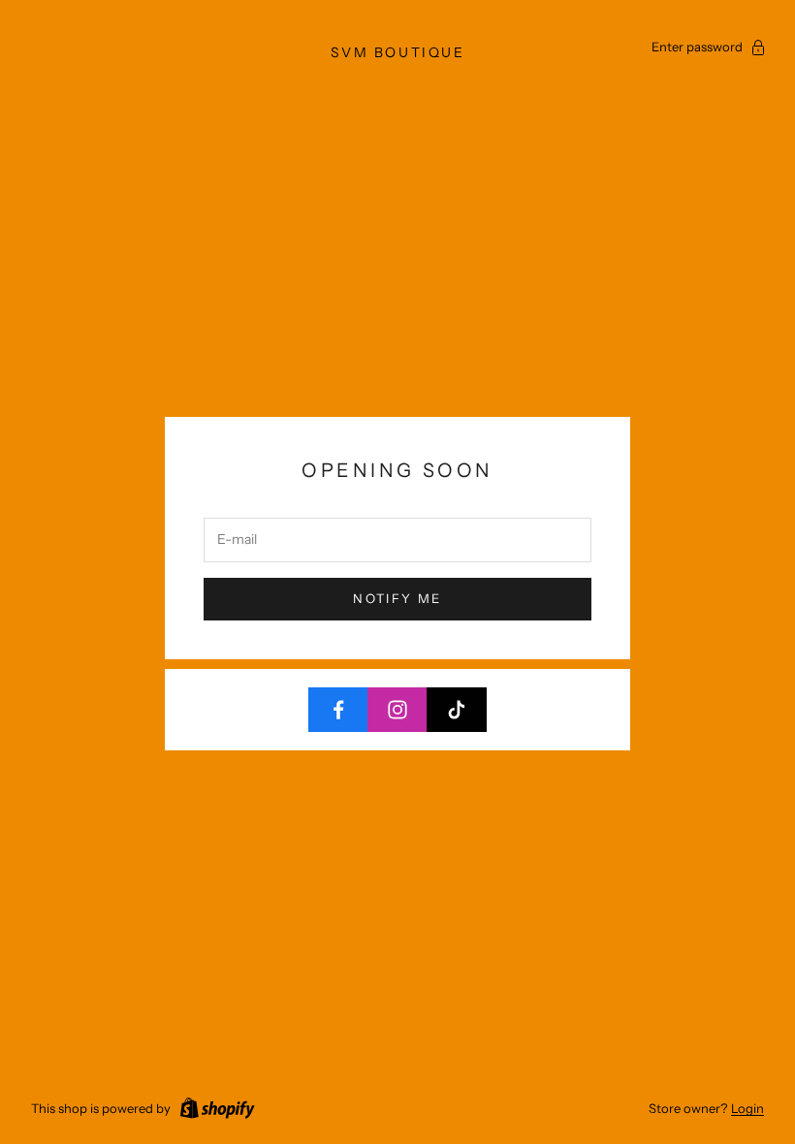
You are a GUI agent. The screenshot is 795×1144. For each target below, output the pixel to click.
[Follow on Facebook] (338, 709)
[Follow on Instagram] (397, 709)
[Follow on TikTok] (457, 709)
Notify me (397, 598)
